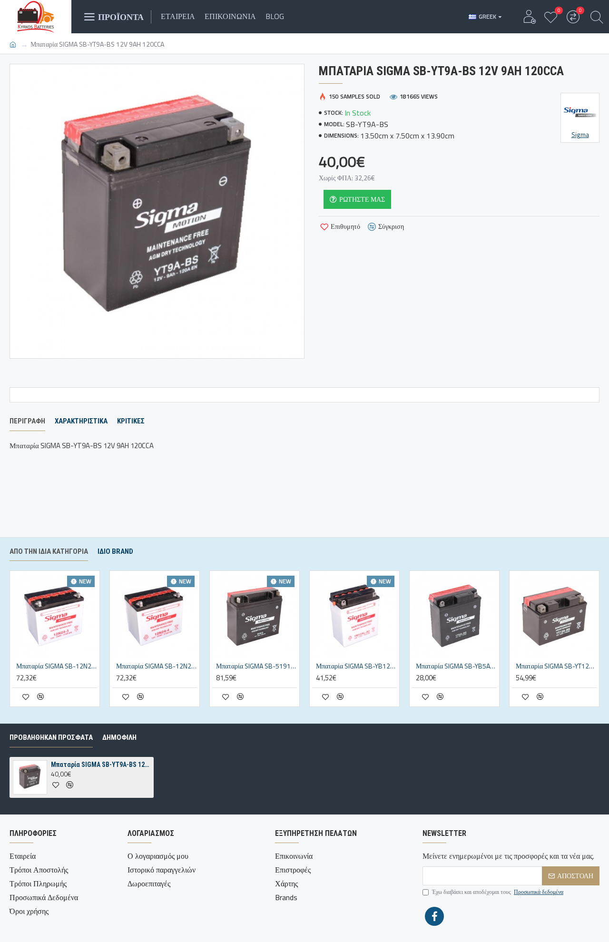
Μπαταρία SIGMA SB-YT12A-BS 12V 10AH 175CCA (556, 666)
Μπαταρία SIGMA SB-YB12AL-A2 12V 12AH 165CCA (356, 666)
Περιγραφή (27, 421)
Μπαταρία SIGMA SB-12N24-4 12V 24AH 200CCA (156, 666)
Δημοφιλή (119, 737)
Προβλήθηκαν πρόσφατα (51, 737)
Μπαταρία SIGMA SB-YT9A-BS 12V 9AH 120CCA (100, 764)
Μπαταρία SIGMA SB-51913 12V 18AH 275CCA (256, 666)
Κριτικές (131, 421)
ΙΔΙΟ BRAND (115, 551)
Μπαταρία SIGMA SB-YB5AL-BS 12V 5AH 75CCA (456, 666)
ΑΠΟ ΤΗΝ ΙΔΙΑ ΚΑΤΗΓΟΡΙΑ (49, 551)
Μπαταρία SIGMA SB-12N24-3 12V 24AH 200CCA (56, 666)
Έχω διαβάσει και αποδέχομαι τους (497, 892)
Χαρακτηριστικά (81, 421)
